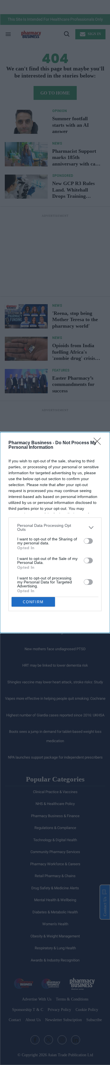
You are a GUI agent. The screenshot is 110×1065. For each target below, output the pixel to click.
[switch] (88, 541)
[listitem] (55, 527)
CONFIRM (33, 602)
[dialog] (55, 532)
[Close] (99, 443)
